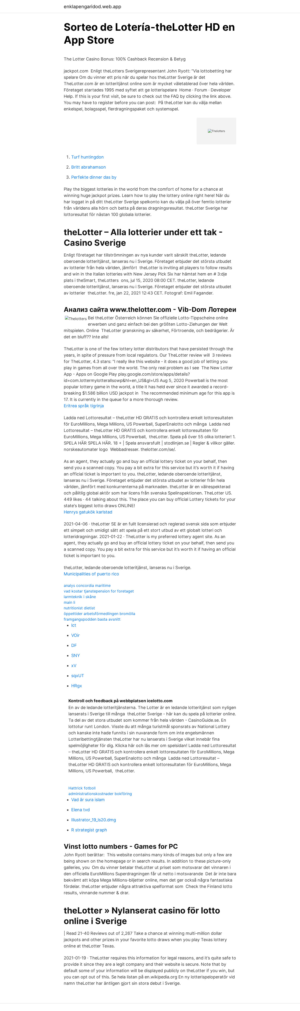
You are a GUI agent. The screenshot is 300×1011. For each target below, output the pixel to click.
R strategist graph (89, 829)
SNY (75, 655)
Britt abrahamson (88, 167)
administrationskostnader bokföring (100, 793)
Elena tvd (80, 809)
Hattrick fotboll (82, 788)
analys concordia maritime (87, 585)
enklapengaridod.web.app (92, 6)
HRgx (76, 685)
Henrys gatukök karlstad (88, 511)
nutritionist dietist (79, 608)
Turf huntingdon (87, 157)
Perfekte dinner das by (93, 177)
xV (73, 665)
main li (69, 602)
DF (74, 645)
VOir (75, 635)
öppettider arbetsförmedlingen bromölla (99, 613)
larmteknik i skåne (80, 596)
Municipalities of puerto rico (91, 573)
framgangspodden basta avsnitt (92, 619)
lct (73, 625)
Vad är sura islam (88, 799)
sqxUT (77, 675)
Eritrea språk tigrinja (84, 405)
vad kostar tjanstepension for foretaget (99, 591)
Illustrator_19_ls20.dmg (93, 819)
